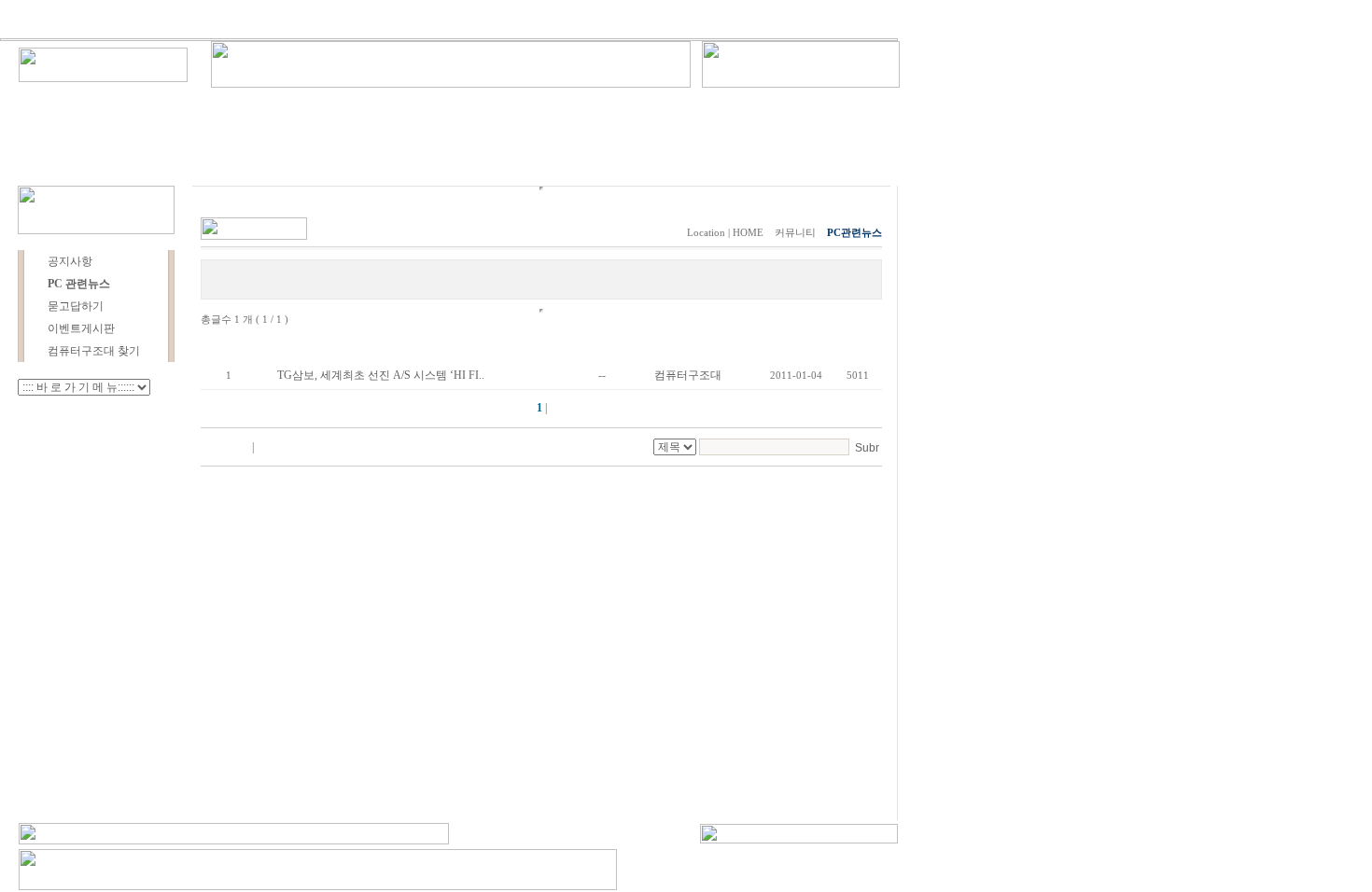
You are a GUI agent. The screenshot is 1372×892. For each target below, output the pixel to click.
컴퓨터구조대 (687, 375)
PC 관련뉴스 (79, 283)
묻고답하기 (76, 306)
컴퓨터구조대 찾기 (94, 350)
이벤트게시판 (81, 328)
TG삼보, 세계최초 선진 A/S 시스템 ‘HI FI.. (380, 375)
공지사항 (70, 261)
